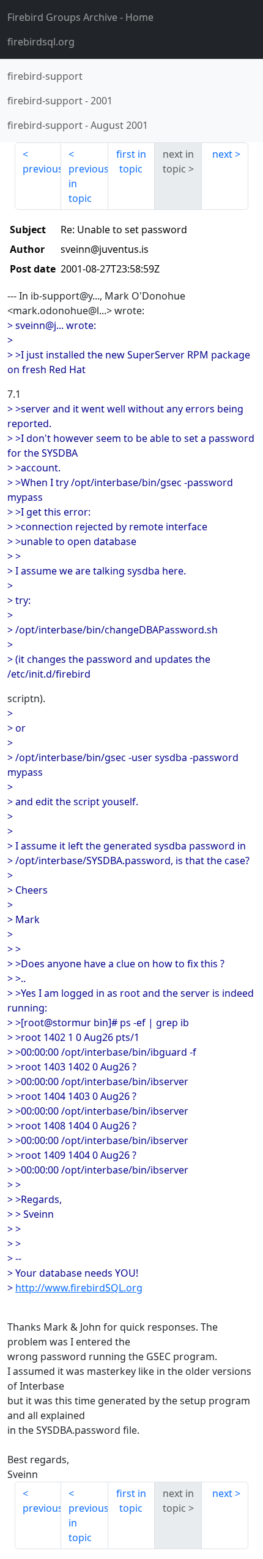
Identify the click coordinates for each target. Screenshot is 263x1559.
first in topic (131, 161)
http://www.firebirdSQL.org (79, 1287)
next (222, 154)
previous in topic (88, 183)
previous (42, 169)
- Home (80, 17)
